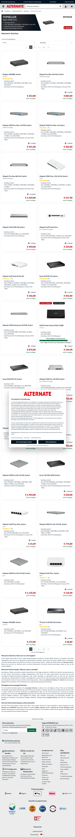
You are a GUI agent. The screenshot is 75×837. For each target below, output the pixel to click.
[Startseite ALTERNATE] (15, 6)
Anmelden (31, 730)
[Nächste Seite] (48, 47)
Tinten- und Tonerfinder (45, 778)
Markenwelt (63, 762)
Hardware (7, 11)
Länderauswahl (37, 831)
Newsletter (53, 2)
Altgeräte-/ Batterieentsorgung (47, 772)
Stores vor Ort (64, 764)
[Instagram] (47, 730)
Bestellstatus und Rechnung (47, 756)
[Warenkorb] (72, 6)
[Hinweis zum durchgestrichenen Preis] (66, 92)
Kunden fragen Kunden (46, 782)
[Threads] (51, 730)
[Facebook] (43, 730)
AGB (61, 771)
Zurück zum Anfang (37, 719)
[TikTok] (55, 730)
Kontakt (71, 2)
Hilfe (66, 2)
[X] (59, 730)
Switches (26, 11)
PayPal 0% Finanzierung (8, 2)
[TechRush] (71, 730)
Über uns (62, 755)
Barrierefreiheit (64, 778)
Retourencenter (46, 759)
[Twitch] (47, 734)
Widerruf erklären (47, 764)
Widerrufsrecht (46, 762)
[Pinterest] (63, 730)
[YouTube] (43, 734)
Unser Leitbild (64, 769)
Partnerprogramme (65, 767)
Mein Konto (45, 753)
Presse (62, 760)
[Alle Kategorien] (3, 6)
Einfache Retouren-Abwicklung (32, 2)
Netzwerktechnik (17, 11)
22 (44, 47)
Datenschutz (14, 733)
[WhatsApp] (67, 730)
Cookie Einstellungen (66, 776)
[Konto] (66, 6)
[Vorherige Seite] (26, 47)
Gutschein (45, 775)
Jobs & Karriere (64, 758)
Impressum (37, 827)
